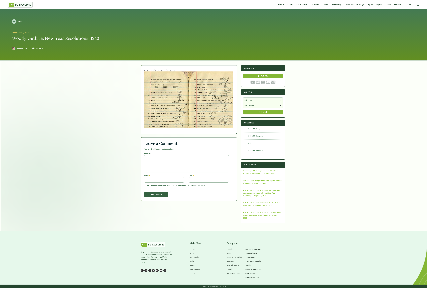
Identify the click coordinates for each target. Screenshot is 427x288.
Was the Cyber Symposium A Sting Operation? (261, 180)
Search (264, 112)
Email (191, 176)
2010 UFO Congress (255, 129)
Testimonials (195, 269)
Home (192, 249)
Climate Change (251, 253)
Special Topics (233, 265)
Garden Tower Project (253, 269)
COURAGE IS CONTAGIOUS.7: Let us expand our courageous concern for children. (261, 191)
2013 (249, 157)
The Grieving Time (252, 277)
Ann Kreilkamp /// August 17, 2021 (261, 173)
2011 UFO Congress (255, 136)
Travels (229, 269)
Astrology (230, 261)
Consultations (250, 257)
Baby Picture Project (253, 249)
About (192, 253)
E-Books (230, 249)
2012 (249, 143)
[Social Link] (142, 270)
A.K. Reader (194, 257)
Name (147, 176)
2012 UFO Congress (255, 150)
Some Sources (250, 273)
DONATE (264, 76)
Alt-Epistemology (233, 273)
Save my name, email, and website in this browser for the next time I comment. (176, 185)
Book (229, 253)
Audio (192, 261)
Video (192, 265)
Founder (248, 265)
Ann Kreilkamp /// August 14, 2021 (261, 205)
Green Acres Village (234, 257)
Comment (148, 153)
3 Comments (38, 48)
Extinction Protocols (253, 261)
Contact (193, 273)
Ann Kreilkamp (21, 48)
